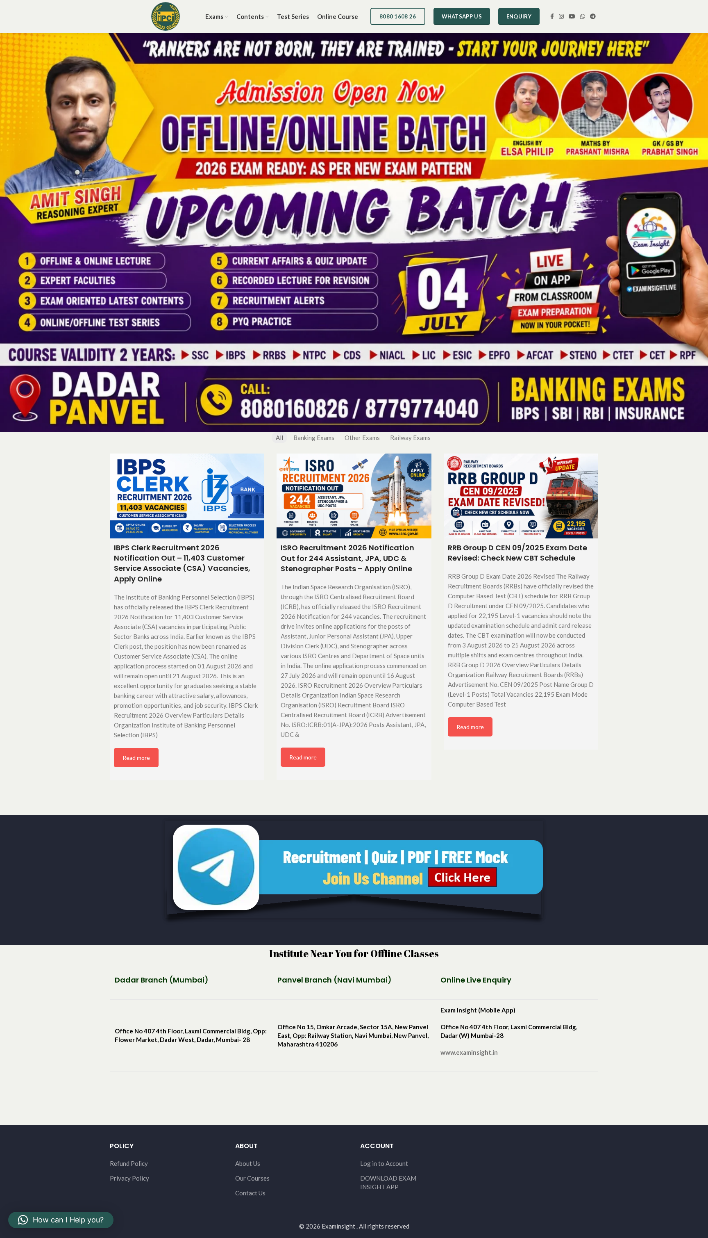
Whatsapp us (462, 16)
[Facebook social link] (552, 16)
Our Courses (252, 1178)
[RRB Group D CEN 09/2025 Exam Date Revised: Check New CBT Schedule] (521, 496)
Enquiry (518, 16)
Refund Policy (129, 1163)
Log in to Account (384, 1163)
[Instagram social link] (561, 16)
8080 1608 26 (397, 16)
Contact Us (250, 1193)
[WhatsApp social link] (583, 16)
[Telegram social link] (593, 16)
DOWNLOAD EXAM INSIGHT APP (388, 1182)
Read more (136, 757)
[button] (60, 1220)
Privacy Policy (129, 1178)
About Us (247, 1163)
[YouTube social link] (572, 16)
